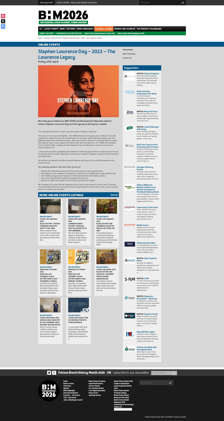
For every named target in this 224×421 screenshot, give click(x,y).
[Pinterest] (3, 16)
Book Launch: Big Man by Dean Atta (84, 2)
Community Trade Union (147, 207)
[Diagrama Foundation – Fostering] (130, 297)
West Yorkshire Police (147, 259)
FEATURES (70, 28)
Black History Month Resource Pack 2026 (100, 33)
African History (94, 386)
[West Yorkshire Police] (130, 260)
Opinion (66, 388)
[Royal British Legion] (130, 334)
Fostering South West (146, 243)
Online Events (56, 38)
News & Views (68, 383)
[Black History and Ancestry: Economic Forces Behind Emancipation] (106, 256)
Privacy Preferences (123, 409)
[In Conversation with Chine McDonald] (78, 305)
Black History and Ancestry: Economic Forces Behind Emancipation (105, 275)
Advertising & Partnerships (124, 404)
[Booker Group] (130, 225)
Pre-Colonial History (96, 388)
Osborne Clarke (151, 314)
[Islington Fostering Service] (130, 167)
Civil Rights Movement (97, 390)
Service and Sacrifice (124, 28)
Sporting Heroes (95, 395)
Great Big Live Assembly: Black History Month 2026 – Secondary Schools (49, 277)
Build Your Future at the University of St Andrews (148, 145)
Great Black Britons (96, 383)
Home (40, 38)
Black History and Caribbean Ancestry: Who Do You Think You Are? (105, 227)
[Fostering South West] (130, 244)
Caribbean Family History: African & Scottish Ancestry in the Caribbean (77, 227)
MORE (112, 195)
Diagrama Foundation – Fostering (147, 297)
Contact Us (118, 407)
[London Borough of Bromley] (130, 128)
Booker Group (143, 225)
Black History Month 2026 (123, 381)
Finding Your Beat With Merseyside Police (147, 348)
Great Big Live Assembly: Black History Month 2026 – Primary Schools (77, 277)
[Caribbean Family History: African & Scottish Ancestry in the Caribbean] (78, 206)
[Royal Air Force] (130, 112)
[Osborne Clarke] (130, 315)
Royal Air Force (150, 111)
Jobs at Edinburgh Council (73, 400)
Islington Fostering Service (145, 168)
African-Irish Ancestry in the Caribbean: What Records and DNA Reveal (50, 322)
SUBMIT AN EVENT (47, 33)
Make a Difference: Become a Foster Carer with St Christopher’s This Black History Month (148, 188)
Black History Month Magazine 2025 (121, 401)
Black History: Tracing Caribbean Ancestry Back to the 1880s (50, 225)
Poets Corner (93, 393)
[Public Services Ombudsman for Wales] (130, 92)
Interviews (67, 386)
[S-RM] (130, 279)
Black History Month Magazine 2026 (131, 33)
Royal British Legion (146, 331)
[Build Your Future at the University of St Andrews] (130, 146)
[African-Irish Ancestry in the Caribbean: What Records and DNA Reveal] (50, 305)
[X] (3, 21)
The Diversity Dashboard (149, 28)
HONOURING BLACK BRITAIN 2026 (69, 33)
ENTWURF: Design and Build (175, 417)
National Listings (104, 28)
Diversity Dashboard (70, 393)
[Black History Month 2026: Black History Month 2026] (63, 17)
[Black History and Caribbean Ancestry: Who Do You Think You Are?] (106, 206)
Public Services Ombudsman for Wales (147, 92)
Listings (47, 38)
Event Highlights (85, 28)
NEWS (62, 28)
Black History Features (97, 381)
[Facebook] (3, 26)
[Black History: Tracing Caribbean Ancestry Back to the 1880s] (50, 206)
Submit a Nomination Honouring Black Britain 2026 (123, 385)
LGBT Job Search (69, 397)
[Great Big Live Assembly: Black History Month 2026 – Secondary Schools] (50, 256)
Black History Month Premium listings (121, 391)
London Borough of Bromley (148, 128)
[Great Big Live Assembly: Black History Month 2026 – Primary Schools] (78, 256)
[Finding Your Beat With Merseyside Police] (130, 349)
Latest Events (51, 28)
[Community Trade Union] (130, 208)
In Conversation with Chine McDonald (77, 321)
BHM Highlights (69, 390)
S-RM (146, 278)
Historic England (151, 73)
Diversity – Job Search (71, 395)
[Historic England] (130, 76)
